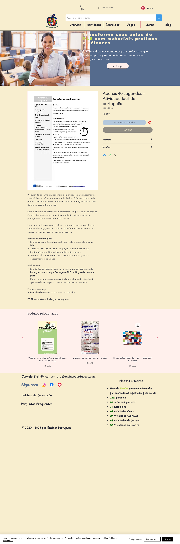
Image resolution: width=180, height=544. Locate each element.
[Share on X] (115, 155)
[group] (90, 346)
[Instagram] (43, 384)
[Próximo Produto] (157, 337)
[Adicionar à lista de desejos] (150, 122)
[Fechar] (176, 539)
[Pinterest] (59, 384)
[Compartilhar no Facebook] (104, 155)
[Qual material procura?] (159, 17)
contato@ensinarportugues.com (73, 376)
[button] (82, 7)
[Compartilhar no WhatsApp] (110, 155)
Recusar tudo (152, 539)
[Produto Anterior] (22, 337)
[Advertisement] (84, 502)
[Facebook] (51, 384)
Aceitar (168, 539)
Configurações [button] (135, 539)
